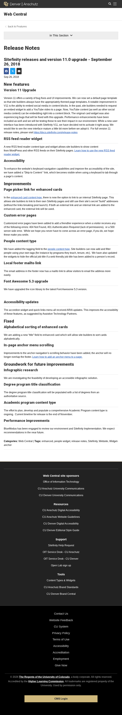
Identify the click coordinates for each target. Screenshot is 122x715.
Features (22, 26)
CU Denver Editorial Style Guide (61, 530)
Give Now (61, 665)
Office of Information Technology (61, 481)
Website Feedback (61, 620)
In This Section (59, 35)
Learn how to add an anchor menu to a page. (57, 357)
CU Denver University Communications (61, 495)
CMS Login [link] (61, 698)
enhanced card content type (26, 197)
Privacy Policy (61, 633)
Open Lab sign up (61, 565)
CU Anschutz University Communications (61, 488)
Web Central (15, 14)
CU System (61, 626)
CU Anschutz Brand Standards (61, 587)
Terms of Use (61, 639)
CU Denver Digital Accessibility (61, 523)
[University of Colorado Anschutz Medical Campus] (30, 4)
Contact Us (61, 613)
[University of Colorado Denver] (13, 4)
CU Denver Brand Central (61, 594)
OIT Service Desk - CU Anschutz (61, 552)
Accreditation (61, 652)
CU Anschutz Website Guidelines (61, 517)
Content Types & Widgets (61, 580)
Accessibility (61, 646)
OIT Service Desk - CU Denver (61, 558)
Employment (61, 658)
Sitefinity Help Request (61, 545)
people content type (59, 249)
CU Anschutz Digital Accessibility (61, 510)
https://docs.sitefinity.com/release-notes (56, 132)
